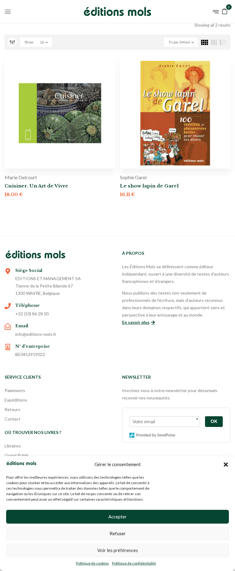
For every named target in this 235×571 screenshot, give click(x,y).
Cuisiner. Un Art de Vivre (36, 186)
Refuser (118, 533)
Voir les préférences (117, 550)
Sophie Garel (133, 177)
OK (214, 421)
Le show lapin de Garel (149, 186)
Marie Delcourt (21, 177)
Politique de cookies (92, 563)
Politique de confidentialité (134, 563)
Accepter (117, 516)
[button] (226, 465)
